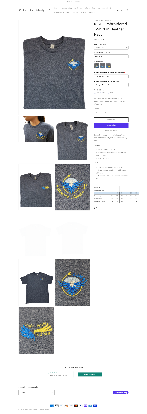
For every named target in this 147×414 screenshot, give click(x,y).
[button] (57, 8)
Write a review (89, 374)
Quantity (96, 108)
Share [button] (98, 208)
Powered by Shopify (43, 409)
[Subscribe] (52, 392)
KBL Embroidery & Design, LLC (30, 409)
